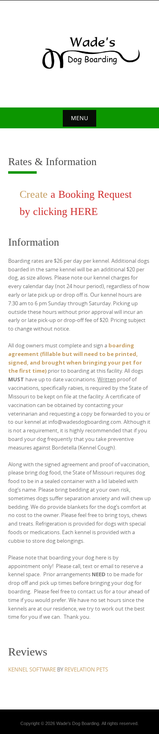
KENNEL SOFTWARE (32, 669)
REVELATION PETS (86, 669)
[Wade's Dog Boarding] (79, 52)
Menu (79, 118)
